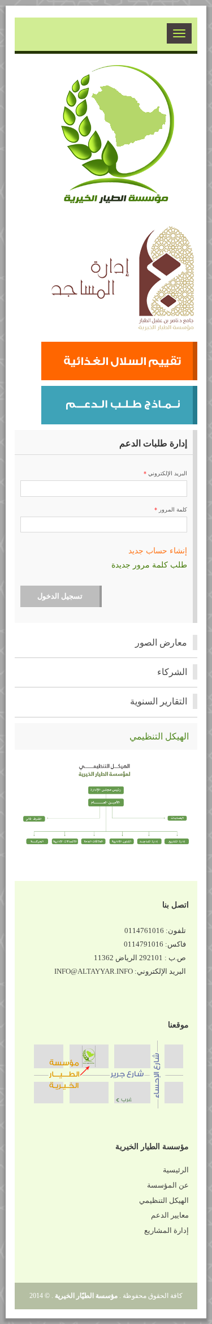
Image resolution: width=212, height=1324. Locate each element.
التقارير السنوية (158, 701)
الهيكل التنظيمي (164, 1201)
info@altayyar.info (93, 971)
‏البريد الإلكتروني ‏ (165, 473)
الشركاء (172, 672)
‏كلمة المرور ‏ (170, 509)
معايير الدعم (170, 1215)
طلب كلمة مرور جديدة (149, 565)
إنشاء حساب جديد (157, 551)
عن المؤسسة (168, 1185)
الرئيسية (176, 1170)
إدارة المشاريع (166, 1231)
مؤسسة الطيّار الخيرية (86, 1296)
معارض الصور (161, 642)
